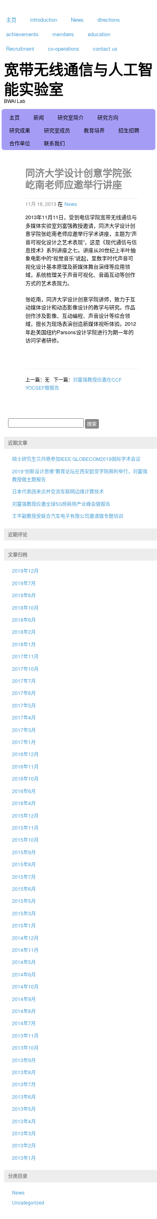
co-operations (63, 48)
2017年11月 (25, 656)
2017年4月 (24, 717)
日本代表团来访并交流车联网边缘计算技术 (58, 491)
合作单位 (19, 143)
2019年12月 (25, 570)
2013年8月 (24, 1072)
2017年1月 (24, 741)
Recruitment (20, 48)
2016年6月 (24, 790)
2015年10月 (25, 839)
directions (108, 19)
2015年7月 (24, 876)
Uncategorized (28, 1202)
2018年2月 (24, 631)
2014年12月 (25, 937)
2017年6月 (24, 692)
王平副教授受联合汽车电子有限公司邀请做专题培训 (67, 515)
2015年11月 (25, 827)
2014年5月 (24, 961)
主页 (11, 19)
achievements (22, 34)
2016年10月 (25, 778)
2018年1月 (24, 644)
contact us (105, 48)
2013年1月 (24, 1157)
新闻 (38, 117)
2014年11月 (25, 949)
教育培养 (94, 130)
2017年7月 (24, 680)
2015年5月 (24, 900)
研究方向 (107, 117)
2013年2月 (24, 1145)
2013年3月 (24, 1133)
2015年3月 (24, 913)
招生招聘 (128, 130)
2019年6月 (24, 595)
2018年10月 (25, 607)
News (77, 19)
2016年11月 (25, 766)
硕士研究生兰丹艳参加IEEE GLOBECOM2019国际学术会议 (76, 458)
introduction (43, 19)
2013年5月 (24, 1108)
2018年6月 (24, 619)
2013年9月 (24, 1060)
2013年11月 (25, 1035)
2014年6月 (24, 974)
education (99, 34)
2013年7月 (24, 1084)
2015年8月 (24, 864)
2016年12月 (25, 753)
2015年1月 (24, 925)
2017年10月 (25, 668)
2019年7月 (24, 583)
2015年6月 (24, 888)
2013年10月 (25, 1047)
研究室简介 (71, 117)
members (63, 34)
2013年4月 (24, 1121)
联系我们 (54, 143)
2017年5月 (24, 705)
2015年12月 (25, 815)
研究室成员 (57, 130)
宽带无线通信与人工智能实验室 (78, 78)
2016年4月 (24, 803)
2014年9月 (24, 998)
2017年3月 (24, 729)
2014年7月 (24, 1023)
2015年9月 (24, 852)
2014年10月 (25, 986)
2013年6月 (24, 1096)
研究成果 (19, 130)
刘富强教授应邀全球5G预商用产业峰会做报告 (61, 503)
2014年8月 (24, 1010)
